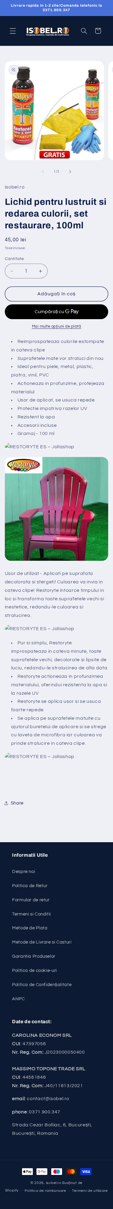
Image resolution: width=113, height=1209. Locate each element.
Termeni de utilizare (90, 1190)
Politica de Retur (30, 886)
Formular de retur (31, 900)
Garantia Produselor (33, 956)
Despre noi (23, 871)
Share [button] (17, 803)
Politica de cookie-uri (34, 970)
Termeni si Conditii (31, 914)
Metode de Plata (29, 928)
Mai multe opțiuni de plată (56, 326)
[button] (13, 31)
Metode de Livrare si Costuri (42, 942)
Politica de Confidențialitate (41, 984)
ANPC (18, 999)
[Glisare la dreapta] (70, 171)
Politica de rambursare (45, 1190)
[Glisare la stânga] (42, 171)
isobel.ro (53, 1183)
